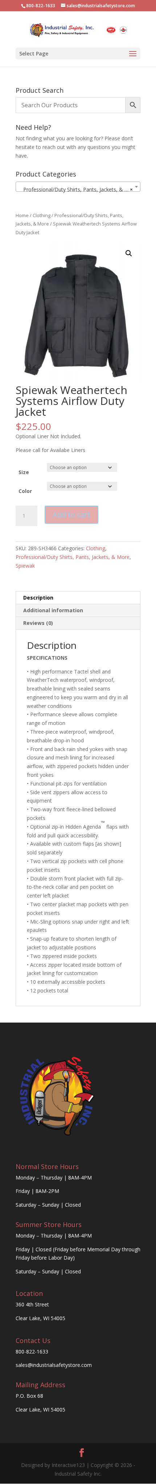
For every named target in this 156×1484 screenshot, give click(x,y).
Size (24, 472)
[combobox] (78, 187)
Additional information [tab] (53, 610)
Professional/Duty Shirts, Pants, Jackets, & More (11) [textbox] (79, 189)
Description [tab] (38, 597)
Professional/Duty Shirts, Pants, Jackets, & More (73, 557)
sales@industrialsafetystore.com (54, 1364)
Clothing (41, 215)
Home (22, 215)
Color (25, 491)
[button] (128, 253)
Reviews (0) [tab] (38, 622)
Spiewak (25, 565)
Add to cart (71, 514)
